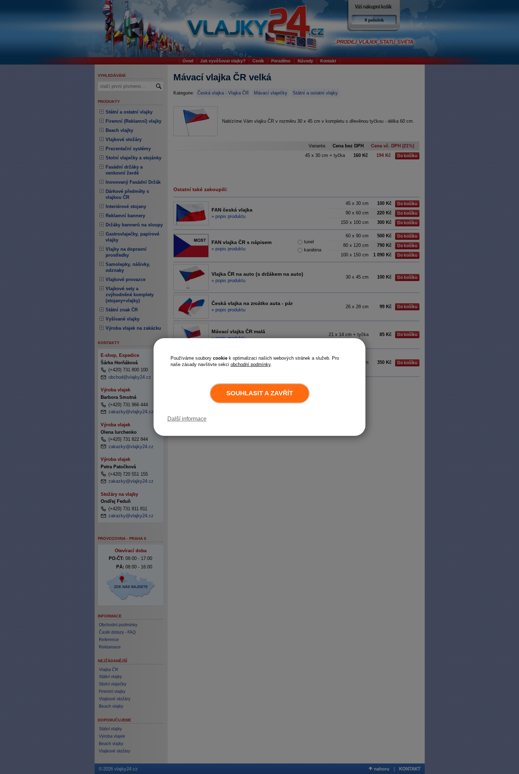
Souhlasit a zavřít (259, 393)
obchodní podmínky (250, 364)
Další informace (187, 419)
